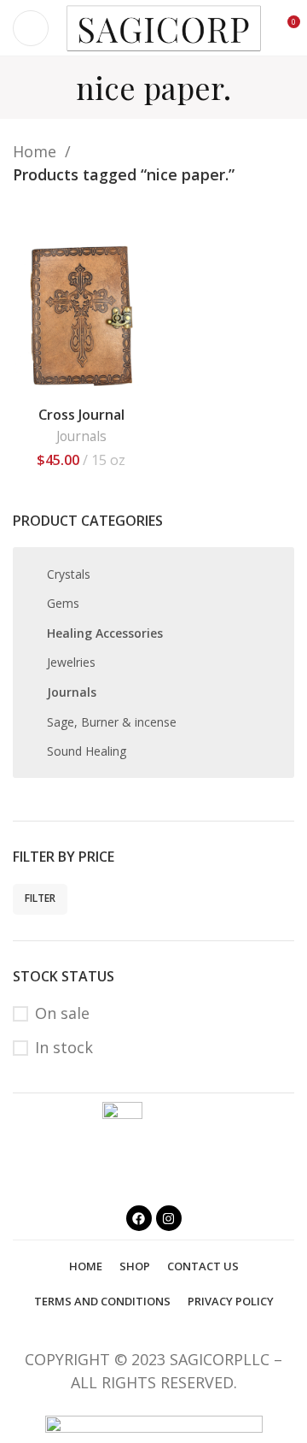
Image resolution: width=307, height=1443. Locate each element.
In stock (64, 1047)
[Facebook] (139, 1218)
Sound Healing (86, 751)
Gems (63, 603)
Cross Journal (81, 414)
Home (37, 151)
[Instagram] (169, 1218)
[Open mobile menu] (30, 28)
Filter (40, 898)
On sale (62, 1013)
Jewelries (71, 662)
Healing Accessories (105, 633)
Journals (71, 692)
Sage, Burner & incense (112, 722)
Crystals (68, 574)
